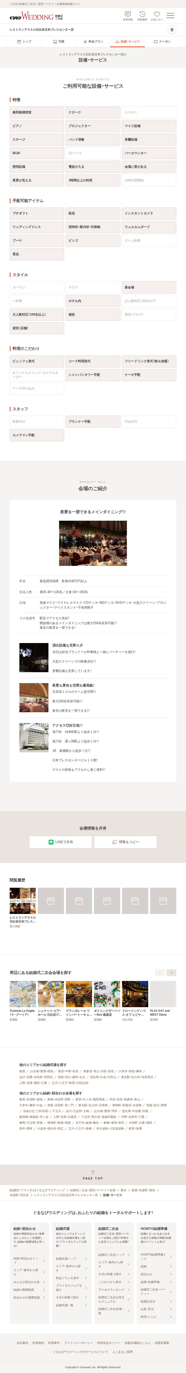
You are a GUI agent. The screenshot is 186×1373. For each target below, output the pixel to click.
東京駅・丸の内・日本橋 (93, 1105)
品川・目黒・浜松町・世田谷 (36, 1077)
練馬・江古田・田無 (31, 1122)
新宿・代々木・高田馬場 (90, 1099)
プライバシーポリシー (78, 1343)
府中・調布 (25, 1128)
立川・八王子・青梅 (80, 1128)
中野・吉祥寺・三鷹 (132, 1117)
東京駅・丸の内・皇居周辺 (137, 1077)
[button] (93, 543)
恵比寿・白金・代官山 (103, 1077)
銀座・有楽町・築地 (31, 1099)
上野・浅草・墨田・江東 (33, 1083)
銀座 (22, 1071)
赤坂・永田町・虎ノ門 (60, 1105)
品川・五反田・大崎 (77, 1111)
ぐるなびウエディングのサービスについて (80, 1352)
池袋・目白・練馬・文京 (71, 1077)
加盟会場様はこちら (137, 1343)
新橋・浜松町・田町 (59, 1099)
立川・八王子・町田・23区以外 (70, 1083)
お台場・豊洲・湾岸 (105, 1111)
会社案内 (22, 1343)
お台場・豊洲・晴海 (41, 1071)
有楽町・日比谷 (19, 1195)
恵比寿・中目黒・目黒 (135, 1111)
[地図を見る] (172, 29)
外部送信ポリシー (108, 1343)
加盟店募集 (162, 1343)
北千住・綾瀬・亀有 (87, 1122)
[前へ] (160, 972)
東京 (123, 1190)
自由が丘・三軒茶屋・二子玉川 (42, 1111)
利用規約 (38, 1343)
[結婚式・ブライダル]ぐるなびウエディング (37, 1190)
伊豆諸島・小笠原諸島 (110, 1128)
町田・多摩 (135, 1128)
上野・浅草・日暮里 (65, 1117)
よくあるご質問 (122, 1352)
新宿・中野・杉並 (68, 1071)
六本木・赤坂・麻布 (130, 1071)
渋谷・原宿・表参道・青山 (124, 1099)
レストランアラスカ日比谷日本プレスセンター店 (66, 1195)
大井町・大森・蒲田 (140, 1122)
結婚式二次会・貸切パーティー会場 (92, 1190)
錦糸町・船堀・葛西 (59, 1122)
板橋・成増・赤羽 (114, 1122)
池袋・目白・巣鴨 (156, 1105)
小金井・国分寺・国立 (50, 1128)
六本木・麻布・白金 (31, 1105)
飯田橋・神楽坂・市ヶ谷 (33, 1117)
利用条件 (54, 1343)
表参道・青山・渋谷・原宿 (98, 1071)
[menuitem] (24, 41)
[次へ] (171, 972)
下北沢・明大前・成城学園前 (98, 1117)
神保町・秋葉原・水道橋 (126, 1105)
